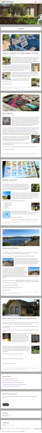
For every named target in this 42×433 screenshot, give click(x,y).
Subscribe (6, 404)
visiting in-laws (7, 88)
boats (9, 293)
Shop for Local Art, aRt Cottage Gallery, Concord (20, 53)
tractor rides (12, 369)
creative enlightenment (15, 87)
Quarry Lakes (25, 256)
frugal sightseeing (27, 87)
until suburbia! (7, 2)
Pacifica (33, 87)
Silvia (14, 55)
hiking (14, 293)
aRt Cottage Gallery (16, 88)
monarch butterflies (6, 369)
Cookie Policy (22, 431)
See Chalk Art (7, 113)
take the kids (34, 153)
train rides (18, 369)
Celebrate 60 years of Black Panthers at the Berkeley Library (14, 384)
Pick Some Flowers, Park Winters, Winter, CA (11, 386)
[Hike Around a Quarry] (20, 245)
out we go (24, 221)
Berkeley (5, 87)
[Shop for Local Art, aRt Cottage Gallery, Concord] (20, 50)
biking (37, 292)
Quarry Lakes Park (11, 184)
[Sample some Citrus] (20, 177)
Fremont (22, 87)
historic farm (35, 368)
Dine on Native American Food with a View (10, 380)
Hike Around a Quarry (10, 248)
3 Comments (24, 369)
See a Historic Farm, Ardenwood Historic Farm (19, 318)
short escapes (25, 292)
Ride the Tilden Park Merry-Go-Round (9, 378)
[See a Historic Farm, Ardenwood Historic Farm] (20, 316)
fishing (11, 293)
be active (5, 292)
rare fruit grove (8, 223)
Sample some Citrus (9, 180)
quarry (3, 223)
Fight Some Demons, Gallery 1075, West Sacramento (12, 382)
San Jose (29, 153)
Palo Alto (26, 153)
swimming (18, 293)
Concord (9, 87)
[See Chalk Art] (20, 110)
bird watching (5, 293)
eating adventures (7, 221)
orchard (35, 221)
